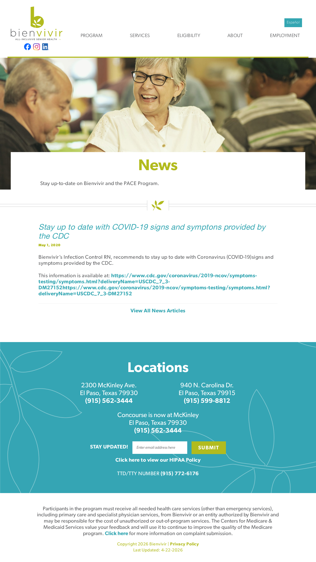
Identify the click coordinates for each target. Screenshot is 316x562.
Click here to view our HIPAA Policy (158, 460)
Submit (208, 448)
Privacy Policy (184, 544)
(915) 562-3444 (109, 401)
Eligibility (188, 35)
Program (92, 35)
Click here (116, 533)
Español (293, 22)
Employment (285, 35)
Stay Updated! (109, 447)
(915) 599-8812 (207, 401)
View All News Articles (158, 311)
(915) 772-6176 (180, 473)
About (235, 35)
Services (140, 35)
